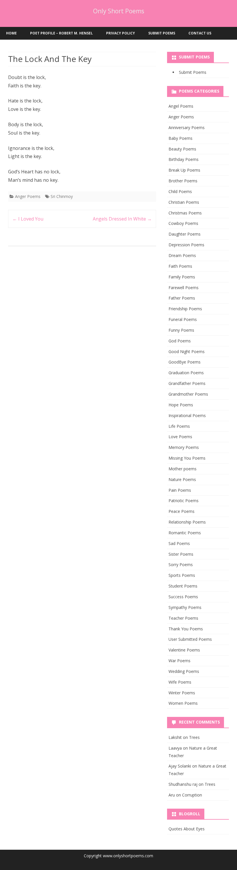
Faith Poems (180, 266)
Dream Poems (182, 255)
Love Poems (180, 436)
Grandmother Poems (188, 394)
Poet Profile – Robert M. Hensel (61, 33)
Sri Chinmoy (62, 196)
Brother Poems (183, 180)
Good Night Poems (187, 351)
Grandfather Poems (187, 383)
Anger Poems (27, 196)
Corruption (192, 795)
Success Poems (183, 596)
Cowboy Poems (183, 223)
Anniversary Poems (187, 127)
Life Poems (179, 426)
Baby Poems (180, 138)
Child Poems (180, 191)
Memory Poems (184, 447)
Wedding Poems (184, 671)
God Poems (180, 341)
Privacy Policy (120, 33)
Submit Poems (161, 33)
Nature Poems (182, 479)
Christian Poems (184, 202)
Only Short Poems (118, 11)
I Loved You (27, 219)
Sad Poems (179, 543)
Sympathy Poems (185, 607)
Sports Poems (182, 575)
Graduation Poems (186, 372)
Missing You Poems (187, 458)
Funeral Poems (183, 319)
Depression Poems (186, 244)
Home (11, 33)
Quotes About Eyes (187, 829)
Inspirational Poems (187, 415)
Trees (194, 737)
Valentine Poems (184, 650)
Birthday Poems (184, 159)
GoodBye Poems (185, 362)
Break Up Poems (184, 170)
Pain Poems (180, 490)
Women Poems (183, 703)
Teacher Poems (183, 618)
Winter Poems (182, 692)
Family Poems (182, 277)
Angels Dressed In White (122, 219)
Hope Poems (181, 405)
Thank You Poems (186, 629)
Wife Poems (180, 682)
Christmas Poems (185, 213)
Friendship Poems (185, 308)
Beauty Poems (182, 149)
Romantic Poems (185, 532)
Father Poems (182, 298)
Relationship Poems (187, 522)
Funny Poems (181, 330)
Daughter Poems (185, 234)
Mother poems (183, 468)
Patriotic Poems (184, 500)
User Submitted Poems (190, 639)
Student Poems (183, 586)
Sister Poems (181, 554)
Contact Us (199, 33)
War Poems (179, 660)
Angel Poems (181, 106)
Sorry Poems (181, 564)
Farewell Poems (184, 287)
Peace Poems (182, 511)
